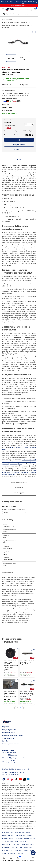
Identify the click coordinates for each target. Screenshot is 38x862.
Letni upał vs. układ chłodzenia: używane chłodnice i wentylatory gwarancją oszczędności (19, 462)
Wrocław (18, 832)
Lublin (16, 835)
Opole (12, 847)
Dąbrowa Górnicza (7, 850)
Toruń (4, 841)
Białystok (29, 835)
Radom (26, 838)
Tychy (17, 847)
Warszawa (5, 832)
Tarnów (32, 850)
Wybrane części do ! (18, 5)
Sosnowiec (10, 841)
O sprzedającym (19, 493)
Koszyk (18, 859)
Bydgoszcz (22, 835)
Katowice (5, 838)
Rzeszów (32, 838)
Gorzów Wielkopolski (26, 847)
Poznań (28, 832)
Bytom (18, 844)
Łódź (23, 832)
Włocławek (5, 853)
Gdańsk (4, 835)
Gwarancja (19, 488)
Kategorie (11, 860)
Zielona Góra (25, 844)
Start (4, 860)
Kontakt (5, 741)
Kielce (16, 841)
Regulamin (6, 727)
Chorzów (12, 853)
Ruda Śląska (6, 847)
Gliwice (21, 841)
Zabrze (13, 844)
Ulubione (25, 860)
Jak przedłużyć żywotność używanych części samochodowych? (19, 472)
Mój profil (32, 860)
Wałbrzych (19, 853)
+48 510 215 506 (10, 761)
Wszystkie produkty (8, 738)
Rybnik (32, 844)
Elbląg (16, 850)
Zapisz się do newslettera (10, 744)
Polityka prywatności (9, 730)
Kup (19, 140)
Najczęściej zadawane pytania (12, 735)
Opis (19, 159)
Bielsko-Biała (6, 844)
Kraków (12, 832)
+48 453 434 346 (10, 763)
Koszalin (26, 850)
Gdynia (11, 838)
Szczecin (11, 835)
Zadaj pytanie (19, 149)
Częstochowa (19, 838)
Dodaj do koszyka (19, 145)
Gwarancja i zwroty (8, 732)
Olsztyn (27, 841)
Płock (20, 850)
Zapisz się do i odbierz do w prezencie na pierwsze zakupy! (18, 2)
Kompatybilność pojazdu (19, 482)
